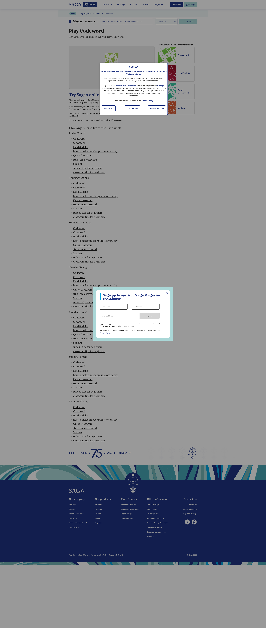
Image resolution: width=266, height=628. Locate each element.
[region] (134, 89)
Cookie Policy (147, 101)
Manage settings (157, 108)
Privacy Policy (105, 333)
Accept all (108, 108)
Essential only (132, 108)
